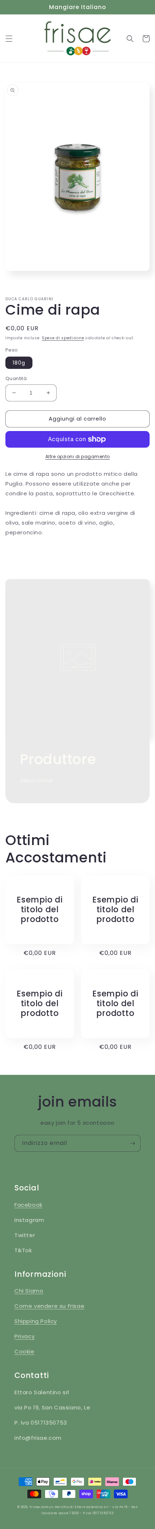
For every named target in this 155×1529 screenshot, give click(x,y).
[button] (9, 39)
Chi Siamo (28, 1291)
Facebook (28, 1205)
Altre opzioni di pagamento (77, 456)
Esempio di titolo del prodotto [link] (40, 910)
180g (19, 362)
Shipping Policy (35, 1321)
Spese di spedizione (63, 338)
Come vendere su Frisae (49, 1306)
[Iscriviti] (132, 1143)
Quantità (16, 378)
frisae (35, 1507)
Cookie (24, 1351)
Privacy (24, 1336)
